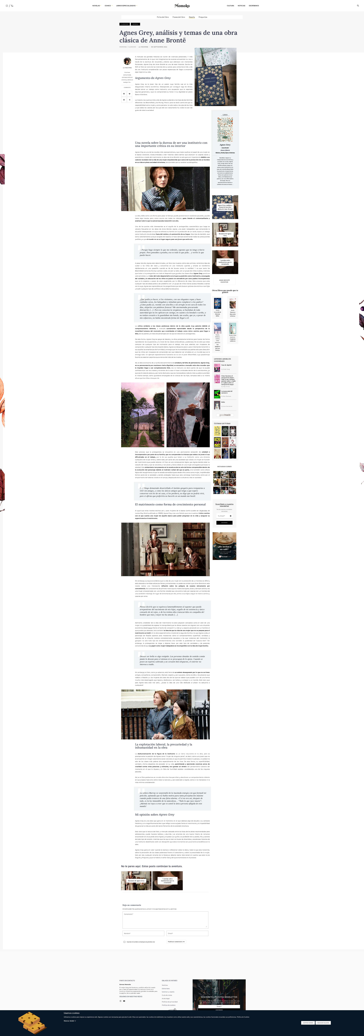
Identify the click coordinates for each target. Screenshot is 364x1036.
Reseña (192, 17)
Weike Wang (226, 369)
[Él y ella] (232, 442)
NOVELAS (96, 6)
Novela (135, 24)
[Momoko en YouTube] (124, 1001)
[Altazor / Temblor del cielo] (232, 453)
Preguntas (203, 17)
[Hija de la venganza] (225, 442)
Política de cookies (168, 1005)
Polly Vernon (226, 386)
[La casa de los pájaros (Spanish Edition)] (217, 431)
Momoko (123, 47)
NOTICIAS (241, 6)
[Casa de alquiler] (217, 368)
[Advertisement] (164, 126)
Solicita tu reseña (168, 992)
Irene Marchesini (227, 406)
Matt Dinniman (227, 396)
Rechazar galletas (323, 1023)
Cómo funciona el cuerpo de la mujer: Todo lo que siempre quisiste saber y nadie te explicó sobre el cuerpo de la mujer (228, 380)
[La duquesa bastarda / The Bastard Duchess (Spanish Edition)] (225, 453)
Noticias (165, 985)
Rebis (223, 402)
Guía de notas (167, 995)
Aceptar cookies (308, 1023)
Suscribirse (224, 522)
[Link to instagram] (217, 474)
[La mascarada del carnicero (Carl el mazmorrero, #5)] (217, 394)
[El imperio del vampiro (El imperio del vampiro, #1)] (232, 431)
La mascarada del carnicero (226, 392)
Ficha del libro (163, 17)
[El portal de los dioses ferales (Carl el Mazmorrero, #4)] (217, 442)
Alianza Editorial (225, 150)
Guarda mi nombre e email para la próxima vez (141, 942)
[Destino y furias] (225, 431)
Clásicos (124, 24)
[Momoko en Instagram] (120, 1001)
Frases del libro (179, 17)
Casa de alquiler (226, 365)
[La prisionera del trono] (217, 453)
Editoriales (166, 988)
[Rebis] (217, 405)
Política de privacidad (170, 1002)
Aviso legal (166, 998)
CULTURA (230, 6)
